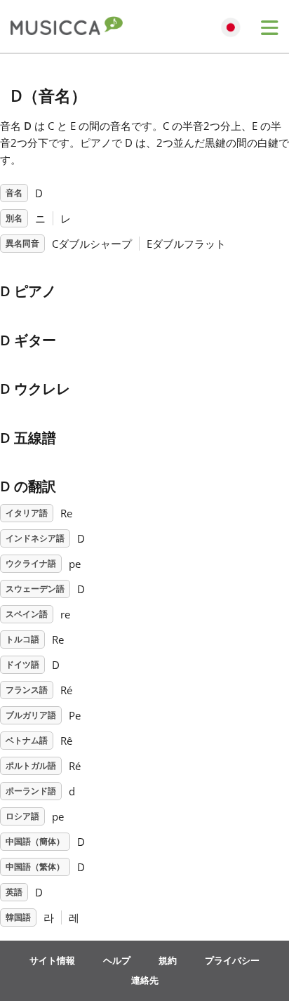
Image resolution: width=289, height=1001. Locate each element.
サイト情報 (52, 960)
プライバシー (232, 960)
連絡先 (145, 980)
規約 (168, 960)
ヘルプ (116, 960)
